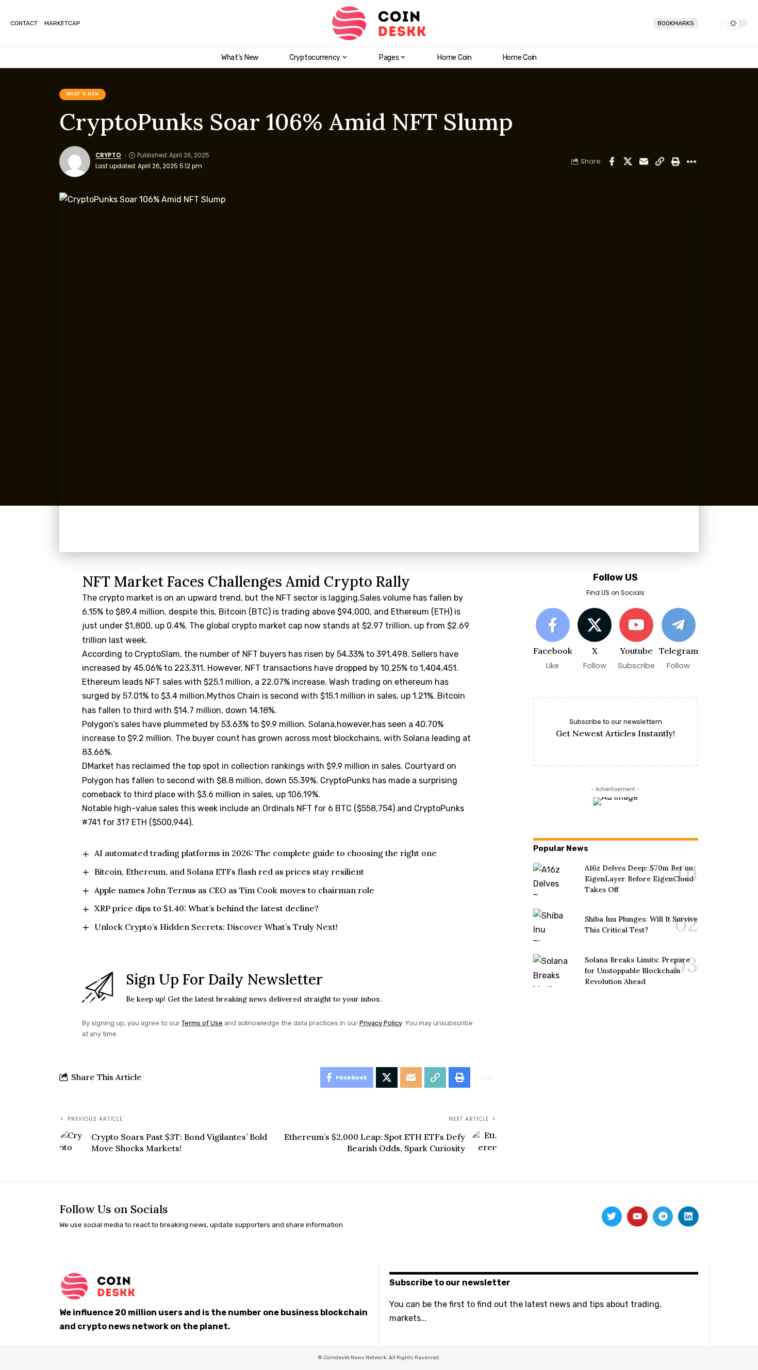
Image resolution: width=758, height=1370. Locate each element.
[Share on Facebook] (611, 161)
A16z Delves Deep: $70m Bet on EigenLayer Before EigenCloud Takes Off (639, 878)
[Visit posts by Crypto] (74, 161)
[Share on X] (627, 161)
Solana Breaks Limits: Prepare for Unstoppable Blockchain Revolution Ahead (637, 970)
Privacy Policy (380, 1023)
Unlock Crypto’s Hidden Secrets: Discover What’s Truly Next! (216, 927)
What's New (83, 93)
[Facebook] (552, 639)
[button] (709, 23)
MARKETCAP (62, 23)
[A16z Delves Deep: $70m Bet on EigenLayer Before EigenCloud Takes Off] (555, 879)
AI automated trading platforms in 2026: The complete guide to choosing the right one (265, 853)
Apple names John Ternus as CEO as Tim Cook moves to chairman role (234, 890)
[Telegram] (678, 639)
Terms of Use (202, 1023)
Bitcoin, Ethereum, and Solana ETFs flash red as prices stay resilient (229, 871)
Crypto (108, 155)
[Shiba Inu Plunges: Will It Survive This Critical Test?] (555, 924)
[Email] (643, 161)
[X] (594, 639)
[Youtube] (636, 639)
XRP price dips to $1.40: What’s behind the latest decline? (206, 908)
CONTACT (24, 23)
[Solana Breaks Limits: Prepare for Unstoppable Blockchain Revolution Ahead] (555, 970)
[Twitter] (612, 1216)
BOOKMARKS (675, 23)
